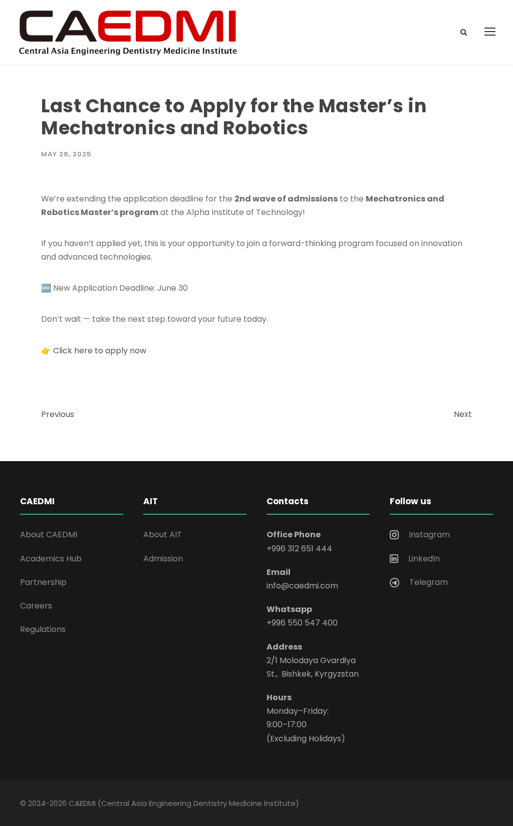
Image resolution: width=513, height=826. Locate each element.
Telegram (428, 582)
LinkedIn (424, 558)
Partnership (43, 582)
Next (463, 414)
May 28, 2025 (66, 154)
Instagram (429, 534)
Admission (163, 558)
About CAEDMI (48, 534)
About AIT (162, 534)
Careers (36, 605)
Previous (57, 414)
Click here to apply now (99, 350)
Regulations (43, 629)
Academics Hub (51, 558)
